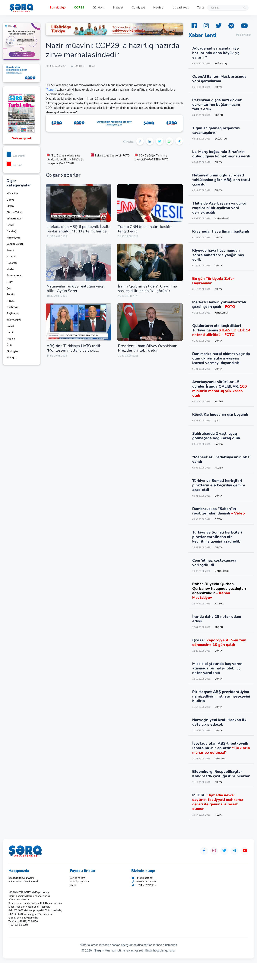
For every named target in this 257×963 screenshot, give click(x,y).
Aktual (10, 301)
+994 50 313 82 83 (146, 881)
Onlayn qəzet (21, 138)
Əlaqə (73, 885)
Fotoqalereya (14, 275)
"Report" (51, 89)
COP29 (79, 7)
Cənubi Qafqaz (15, 244)
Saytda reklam (77, 877)
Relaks (11, 294)
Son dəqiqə (57, 7)
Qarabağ (11, 231)
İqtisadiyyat (180, 7)
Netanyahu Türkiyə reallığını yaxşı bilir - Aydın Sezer (76, 288)
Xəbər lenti (19, 155)
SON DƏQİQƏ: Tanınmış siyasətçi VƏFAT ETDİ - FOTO (152, 157)
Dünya (10, 200)
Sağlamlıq (12, 313)
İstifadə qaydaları (79, 881)
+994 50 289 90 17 (146, 885)
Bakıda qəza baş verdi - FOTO (112, 155)
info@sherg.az (145, 877)
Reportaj (12, 263)
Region (11, 338)
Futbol (10, 225)
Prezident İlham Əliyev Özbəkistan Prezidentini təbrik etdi (147, 348)
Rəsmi (10, 250)
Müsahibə (12, 193)
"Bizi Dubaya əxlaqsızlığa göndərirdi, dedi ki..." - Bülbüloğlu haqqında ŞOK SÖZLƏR (65, 159)
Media (10, 269)
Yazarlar (11, 256)
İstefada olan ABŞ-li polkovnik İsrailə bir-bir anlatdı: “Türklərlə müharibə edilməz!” (78, 231)
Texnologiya (14, 319)
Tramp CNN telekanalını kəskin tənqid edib (144, 229)
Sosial (10, 326)
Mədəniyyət (13, 237)
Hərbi (10, 332)
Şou (9, 288)
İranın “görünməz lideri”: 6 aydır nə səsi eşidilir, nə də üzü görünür (147, 288)
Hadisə (158, 7)
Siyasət (118, 7)
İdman (10, 206)
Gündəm (98, 7)
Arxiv (10, 282)
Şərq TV (17, 165)
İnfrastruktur (14, 218)
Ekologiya (12, 351)
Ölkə (9, 345)
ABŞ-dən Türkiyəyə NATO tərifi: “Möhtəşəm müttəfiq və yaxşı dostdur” (74, 350)
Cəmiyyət (138, 7)
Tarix (200, 7)
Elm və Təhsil (14, 212)
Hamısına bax (243, 35)
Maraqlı (11, 357)
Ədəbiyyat (12, 307)
